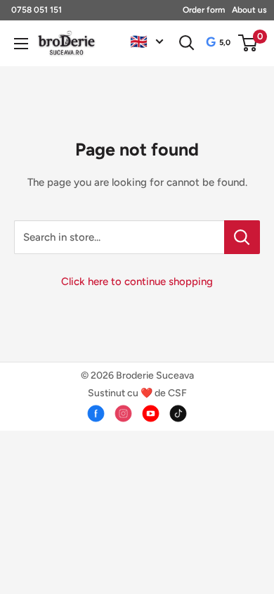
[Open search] (187, 43)
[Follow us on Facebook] (96, 413)
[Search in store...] (242, 237)
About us (249, 10)
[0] (248, 42)
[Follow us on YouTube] (151, 413)
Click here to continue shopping (137, 281)
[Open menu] (21, 43)
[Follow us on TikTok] (178, 413)
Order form (204, 10)
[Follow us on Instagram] (123, 413)
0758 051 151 (36, 10)
